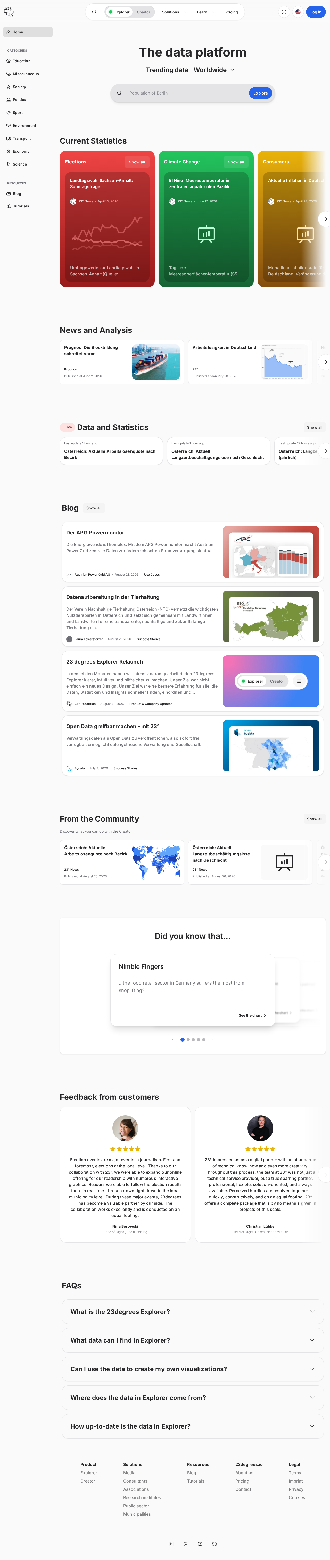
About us (244, 1472)
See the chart (250, 1015)
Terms (295, 1472)
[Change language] (298, 12)
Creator (87, 1481)
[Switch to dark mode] (284, 12)
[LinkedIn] (171, 1544)
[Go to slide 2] (188, 1039)
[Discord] (214, 1544)
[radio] (119, 12)
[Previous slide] (60, 219)
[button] (8, 32)
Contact (243, 1489)
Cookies (297, 1497)
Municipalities (137, 1514)
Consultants (135, 1481)
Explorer (88, 1472)
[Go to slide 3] (193, 1039)
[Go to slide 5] (203, 1039)
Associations (136, 1489)
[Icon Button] (94, 12)
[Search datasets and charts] (119, 93)
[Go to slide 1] (182, 1040)
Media (129, 1472)
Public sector (136, 1505)
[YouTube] (200, 1544)
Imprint (296, 1481)
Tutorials (195, 1481)
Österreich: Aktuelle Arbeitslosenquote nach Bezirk (109, 454)
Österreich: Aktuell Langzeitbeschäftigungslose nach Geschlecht (217, 454)
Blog (191, 1472)
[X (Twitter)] (186, 1544)
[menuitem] (174, 12)
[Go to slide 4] (198, 1039)
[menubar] (200, 12)
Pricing (242, 1481)
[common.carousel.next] (212, 1039)
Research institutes (142, 1497)
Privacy (296, 1489)
